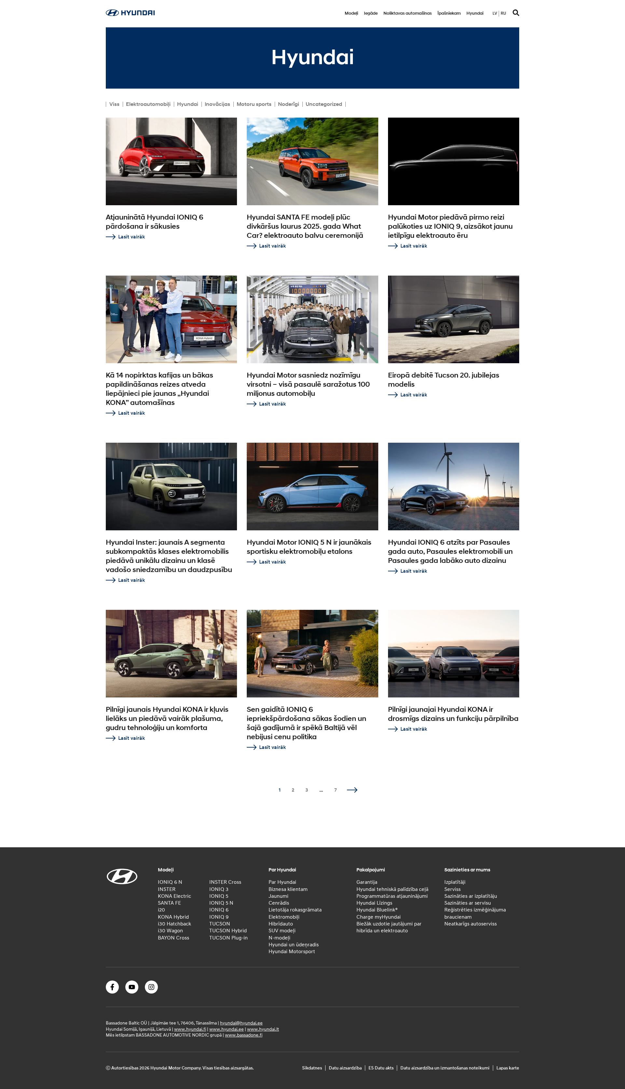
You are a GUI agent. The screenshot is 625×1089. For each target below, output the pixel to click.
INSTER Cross (225, 882)
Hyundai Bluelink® (377, 910)
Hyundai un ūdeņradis (294, 944)
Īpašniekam (449, 13)
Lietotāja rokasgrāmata (295, 910)
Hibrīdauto (281, 924)
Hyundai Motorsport (292, 951)
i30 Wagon (170, 930)
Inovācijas (217, 104)
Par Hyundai (282, 882)
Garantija (366, 882)
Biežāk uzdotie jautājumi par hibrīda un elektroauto (389, 927)
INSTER (166, 889)
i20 (161, 910)
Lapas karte (507, 1068)
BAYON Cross (173, 938)
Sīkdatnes (312, 1068)
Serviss (452, 889)
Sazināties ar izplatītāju (470, 896)
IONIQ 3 (219, 889)
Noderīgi (288, 104)
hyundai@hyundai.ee (241, 1023)
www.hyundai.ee (226, 1029)
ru (503, 13)
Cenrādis (279, 903)
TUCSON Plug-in (228, 938)
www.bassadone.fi (243, 1035)
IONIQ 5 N (221, 903)
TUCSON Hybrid (228, 930)
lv (495, 13)
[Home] (130, 14)
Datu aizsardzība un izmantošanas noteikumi (445, 1068)
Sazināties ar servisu (467, 903)
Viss (114, 104)
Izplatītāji (454, 882)
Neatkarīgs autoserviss (470, 924)
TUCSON (219, 924)
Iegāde (371, 13)
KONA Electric (174, 896)
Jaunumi (278, 896)
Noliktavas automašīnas (407, 13)
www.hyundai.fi (190, 1029)
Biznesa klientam (288, 889)
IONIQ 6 (219, 910)
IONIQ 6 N (170, 882)
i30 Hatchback (174, 924)
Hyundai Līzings (374, 903)
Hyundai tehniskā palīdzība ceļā (392, 889)
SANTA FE (169, 903)
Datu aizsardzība (345, 1068)
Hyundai (474, 13)
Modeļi (351, 13)
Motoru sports (254, 104)
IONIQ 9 (219, 917)
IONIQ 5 (218, 896)
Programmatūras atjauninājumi (392, 896)
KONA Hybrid (173, 917)
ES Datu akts (381, 1068)
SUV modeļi (282, 930)
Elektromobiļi (284, 917)
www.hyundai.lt (263, 1029)
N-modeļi (279, 938)
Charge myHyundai (378, 917)
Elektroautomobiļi (148, 104)
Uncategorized (324, 104)
